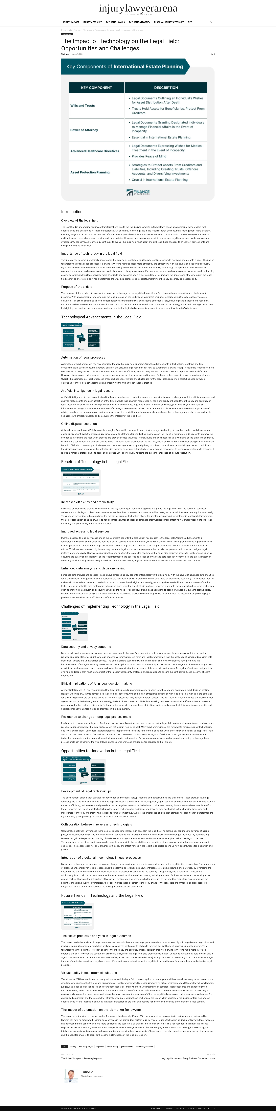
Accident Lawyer (115, 22)
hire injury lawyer (86, 1046)
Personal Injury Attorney (169, 22)
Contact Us (169, 1108)
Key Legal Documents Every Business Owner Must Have (188, 1058)
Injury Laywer (71, 22)
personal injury (127, 1046)
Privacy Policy (156, 1108)
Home (63, 30)
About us (211, 1108)
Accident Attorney (139, 22)
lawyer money (112, 1046)
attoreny (73, 1046)
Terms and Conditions (196, 1108)
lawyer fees (100, 1046)
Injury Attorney (92, 22)
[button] (211, 22)
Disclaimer (180, 1108)
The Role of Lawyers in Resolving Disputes (81, 1058)
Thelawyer (65, 54)
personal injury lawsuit (144, 1046)
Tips (190, 22)
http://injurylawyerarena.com (92, 1076)
